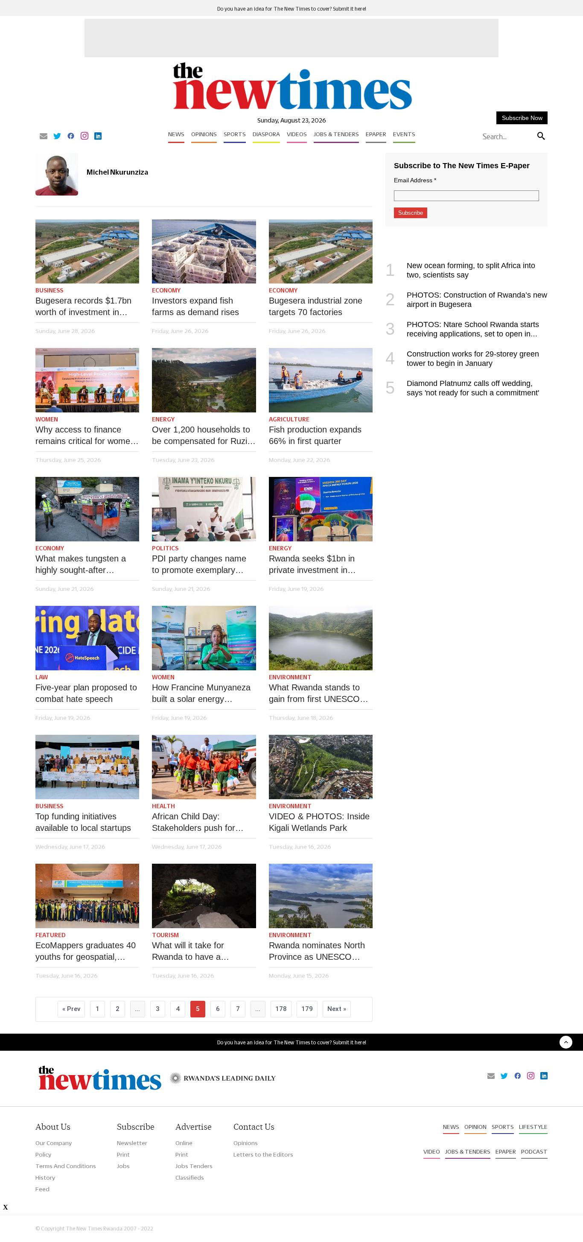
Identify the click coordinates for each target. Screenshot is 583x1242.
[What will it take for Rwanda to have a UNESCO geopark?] (204, 896)
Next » (336, 1009)
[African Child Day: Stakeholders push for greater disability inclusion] (204, 767)
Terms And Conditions (65, 1166)
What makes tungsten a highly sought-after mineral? (80, 565)
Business (49, 290)
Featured (50, 935)
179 (307, 1009)
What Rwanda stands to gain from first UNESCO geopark (314, 694)
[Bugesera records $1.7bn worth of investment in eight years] (87, 251)
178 (281, 1009)
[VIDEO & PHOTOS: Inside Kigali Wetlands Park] (321, 767)
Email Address (415, 180)
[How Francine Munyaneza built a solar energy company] (204, 638)
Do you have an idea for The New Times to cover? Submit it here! (291, 9)
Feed (42, 1189)
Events (404, 134)
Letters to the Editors (263, 1154)
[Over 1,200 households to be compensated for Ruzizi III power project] (204, 380)
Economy (166, 290)
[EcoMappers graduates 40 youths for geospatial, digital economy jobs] (87, 896)
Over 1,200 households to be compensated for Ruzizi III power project (202, 436)
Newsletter (132, 1143)
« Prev (71, 1009)
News (176, 134)
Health (163, 806)
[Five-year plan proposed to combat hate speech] (87, 638)
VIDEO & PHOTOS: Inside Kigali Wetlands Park (319, 822)
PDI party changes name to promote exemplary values (199, 565)
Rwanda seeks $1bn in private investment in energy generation (312, 565)
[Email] (43, 136)
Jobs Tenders (194, 1166)
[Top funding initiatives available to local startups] (87, 767)
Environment (290, 677)
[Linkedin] (98, 136)
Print (123, 1154)
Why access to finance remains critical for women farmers (85, 436)
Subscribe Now (522, 117)
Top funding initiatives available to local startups (83, 822)
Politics (165, 548)
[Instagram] (84, 136)
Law (41, 677)
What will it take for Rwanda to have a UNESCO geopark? (189, 952)
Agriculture (289, 419)
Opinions (204, 134)
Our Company (53, 1143)
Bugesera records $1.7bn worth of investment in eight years (83, 307)
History (45, 1177)
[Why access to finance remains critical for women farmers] (87, 380)
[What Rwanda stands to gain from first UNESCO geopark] (321, 638)
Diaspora (266, 134)
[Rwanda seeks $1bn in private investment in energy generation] (321, 509)
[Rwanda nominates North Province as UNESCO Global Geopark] (321, 896)
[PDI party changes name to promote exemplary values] (204, 509)
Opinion (475, 1126)
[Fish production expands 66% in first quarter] (321, 380)
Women (46, 419)
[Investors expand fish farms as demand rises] (204, 251)
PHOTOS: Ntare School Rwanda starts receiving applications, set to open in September (462, 334)
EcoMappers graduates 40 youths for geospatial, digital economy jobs (85, 952)
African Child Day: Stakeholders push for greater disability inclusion (200, 823)
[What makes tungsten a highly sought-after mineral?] (87, 509)
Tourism (165, 935)
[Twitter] (57, 136)
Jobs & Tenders (336, 134)
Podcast (534, 1151)
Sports (235, 134)
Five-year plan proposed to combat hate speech (86, 693)
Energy (163, 419)
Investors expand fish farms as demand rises (195, 306)
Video (431, 1151)
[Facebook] (71, 136)
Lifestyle (533, 1126)
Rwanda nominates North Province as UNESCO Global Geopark (317, 952)
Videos (297, 134)
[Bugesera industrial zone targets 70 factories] (321, 251)
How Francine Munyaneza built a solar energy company (201, 694)
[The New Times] (292, 110)
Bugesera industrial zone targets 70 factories (315, 306)
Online (183, 1143)
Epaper (376, 134)
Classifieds (189, 1177)
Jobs (123, 1166)
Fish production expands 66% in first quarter (315, 435)
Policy (43, 1154)
